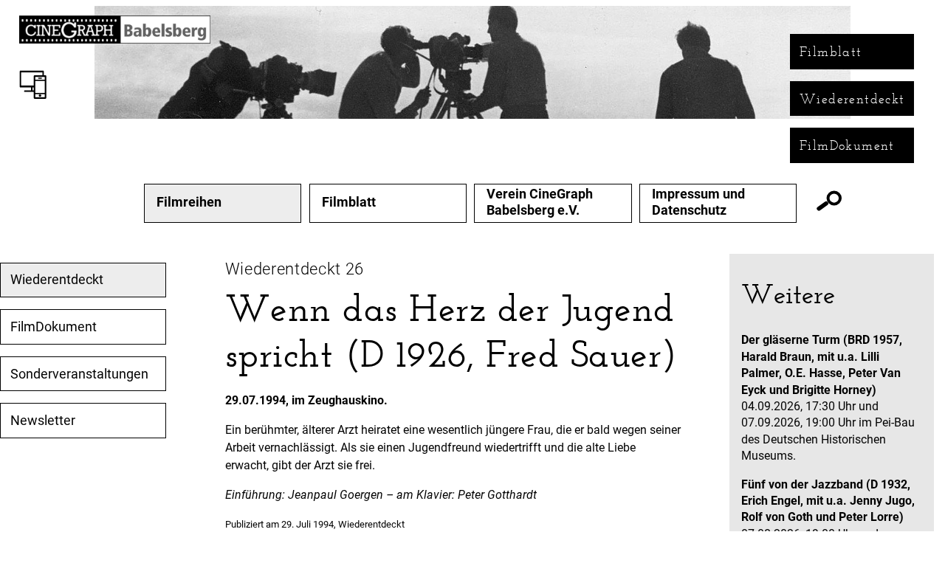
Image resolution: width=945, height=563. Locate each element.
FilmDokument (847, 145)
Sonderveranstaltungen (79, 374)
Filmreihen (189, 202)
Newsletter (42, 420)
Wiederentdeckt (852, 99)
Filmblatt (831, 52)
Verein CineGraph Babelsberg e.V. (540, 202)
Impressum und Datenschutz (698, 202)
